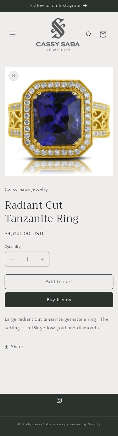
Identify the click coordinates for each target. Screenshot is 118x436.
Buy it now (59, 299)
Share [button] (17, 346)
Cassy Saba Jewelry (49, 424)
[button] (13, 34)
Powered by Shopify (83, 424)
